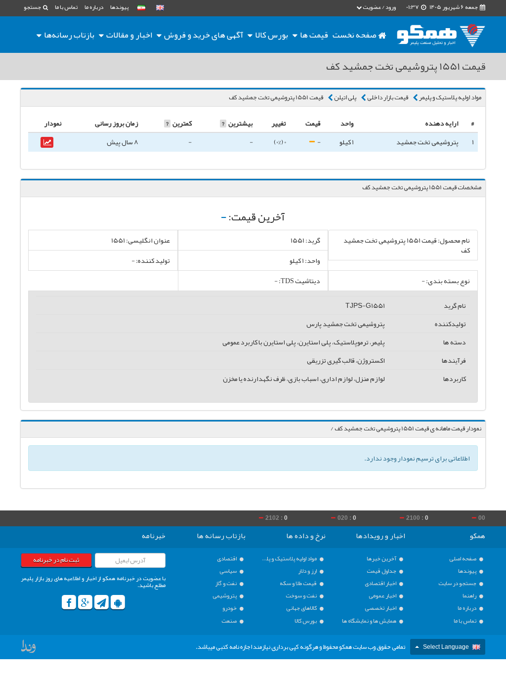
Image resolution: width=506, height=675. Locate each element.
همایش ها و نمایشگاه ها (369, 621)
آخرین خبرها (382, 558)
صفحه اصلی (463, 558)
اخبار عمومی (383, 595)
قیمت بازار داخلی (387, 97)
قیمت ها (314, 34)
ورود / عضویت (379, 7)
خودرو (230, 608)
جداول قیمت (382, 571)
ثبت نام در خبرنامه (56, 559)
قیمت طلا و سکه (299, 583)
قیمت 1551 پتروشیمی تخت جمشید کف (276, 97)
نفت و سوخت (302, 595)
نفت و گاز (226, 583)
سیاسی (228, 571)
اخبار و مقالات (128, 34)
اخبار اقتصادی (381, 583)
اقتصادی (227, 558)
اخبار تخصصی (381, 608)
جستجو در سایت (457, 583)
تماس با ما (66, 7)
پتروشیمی (225, 595)
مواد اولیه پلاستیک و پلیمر (450, 97)
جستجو (33, 7)
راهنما (470, 595)
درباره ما (93, 7)
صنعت (229, 621)
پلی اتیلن (345, 97)
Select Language (446, 646)
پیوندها (119, 7)
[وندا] (29, 648)
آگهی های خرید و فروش (203, 34)
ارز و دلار (308, 571)
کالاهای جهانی (302, 608)
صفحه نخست (355, 34)
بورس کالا (270, 34)
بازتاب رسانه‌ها (68, 34)
